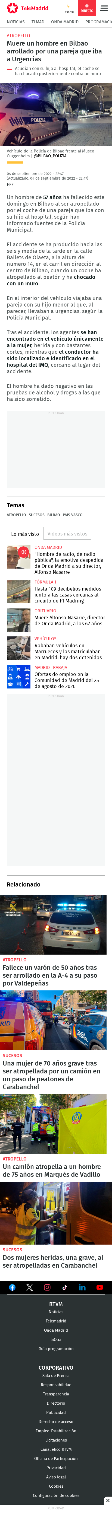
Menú (104, 8)
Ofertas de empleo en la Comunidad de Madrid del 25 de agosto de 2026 (18, 677)
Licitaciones (56, 1440)
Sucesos (37, 515)
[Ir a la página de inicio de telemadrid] (27, 8)
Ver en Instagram (47, 1287)
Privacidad (56, 1468)
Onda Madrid (65, 22)
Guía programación (56, 1349)
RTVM (56, 1304)
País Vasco (73, 515)
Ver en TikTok (64, 1288)
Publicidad (56, 1413)
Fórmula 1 (45, 582)
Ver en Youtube (99, 1287)
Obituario (45, 611)
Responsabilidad (56, 1385)
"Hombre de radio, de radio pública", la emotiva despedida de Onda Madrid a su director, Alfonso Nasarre (18, 557)
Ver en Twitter (29, 1288)
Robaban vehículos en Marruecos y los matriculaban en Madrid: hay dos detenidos (18, 648)
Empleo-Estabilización (56, 1431)
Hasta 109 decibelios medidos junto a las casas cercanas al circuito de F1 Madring (18, 591)
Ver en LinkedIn (82, 1287)
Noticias (16, 22)
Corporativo (56, 1368)
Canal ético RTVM (56, 1449)
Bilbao (53, 515)
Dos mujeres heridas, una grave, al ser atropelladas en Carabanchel (56, 1213)
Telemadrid (56, 1321)
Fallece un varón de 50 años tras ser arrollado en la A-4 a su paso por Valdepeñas (53, 925)
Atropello (18, 35)
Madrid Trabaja (51, 667)
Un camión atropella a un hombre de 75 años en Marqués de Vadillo (53, 1124)
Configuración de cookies (56, 1496)
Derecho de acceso (56, 1422)
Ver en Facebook (12, 1288)
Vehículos (46, 639)
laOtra (56, 1340)
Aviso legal (56, 1477)
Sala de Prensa (56, 1376)
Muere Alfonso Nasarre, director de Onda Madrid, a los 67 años (18, 620)
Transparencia (56, 1394)
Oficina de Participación (56, 1459)
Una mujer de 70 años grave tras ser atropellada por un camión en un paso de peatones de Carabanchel (53, 1020)
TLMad (38, 22)
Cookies (56, 1486)
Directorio (56, 1403)
